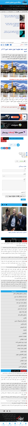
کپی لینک (4, 141)
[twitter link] (4, 411)
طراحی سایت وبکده (22, 348)
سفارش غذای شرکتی (22, 345)
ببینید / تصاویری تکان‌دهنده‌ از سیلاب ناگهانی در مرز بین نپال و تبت (13, 258)
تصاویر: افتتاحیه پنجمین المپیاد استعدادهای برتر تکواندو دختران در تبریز (15, 233)
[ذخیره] (6, 45)
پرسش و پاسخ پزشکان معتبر (20, 294)
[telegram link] (7, 411)
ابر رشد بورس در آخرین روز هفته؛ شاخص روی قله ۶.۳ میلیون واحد (13, 397)
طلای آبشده (24, 364)
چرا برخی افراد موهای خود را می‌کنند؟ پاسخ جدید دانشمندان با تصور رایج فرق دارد (11, 17)
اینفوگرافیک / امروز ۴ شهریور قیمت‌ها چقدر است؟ (16, 267)
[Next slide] (2, 204)
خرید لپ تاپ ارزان (22, 309)
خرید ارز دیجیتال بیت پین (20, 297)
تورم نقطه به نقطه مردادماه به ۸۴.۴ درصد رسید (17, 375)
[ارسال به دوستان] (3, 45)
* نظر (25, 179)
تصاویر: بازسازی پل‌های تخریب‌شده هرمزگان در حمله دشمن (14, 373)
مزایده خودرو (24, 351)
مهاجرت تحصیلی (23, 336)
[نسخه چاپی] (1, 45)
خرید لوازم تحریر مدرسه (21, 300)
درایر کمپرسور (23, 327)
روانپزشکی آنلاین (23, 367)
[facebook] (4, 148)
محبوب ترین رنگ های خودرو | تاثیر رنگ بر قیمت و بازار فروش (14, 405)
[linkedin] (9, 148)
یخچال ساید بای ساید (21, 303)
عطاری (25, 318)
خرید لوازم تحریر (23, 306)
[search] (2, 6)
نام (25, 168)
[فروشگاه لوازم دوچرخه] (14, 125)
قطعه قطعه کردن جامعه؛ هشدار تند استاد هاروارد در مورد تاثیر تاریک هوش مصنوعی (12, 24)
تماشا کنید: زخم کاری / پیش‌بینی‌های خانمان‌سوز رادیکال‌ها (14, 247)
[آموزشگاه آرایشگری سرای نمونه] (14, 132)
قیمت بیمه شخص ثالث (21, 342)
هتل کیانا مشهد (23, 312)
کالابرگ (25, 330)
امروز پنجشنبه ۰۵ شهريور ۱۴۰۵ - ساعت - (17, 6)
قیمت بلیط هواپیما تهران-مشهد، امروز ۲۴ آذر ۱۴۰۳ (10, 107)
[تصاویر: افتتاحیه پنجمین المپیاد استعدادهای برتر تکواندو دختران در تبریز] (13, 219)
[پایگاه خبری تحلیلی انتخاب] (24, 2)
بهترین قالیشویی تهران (21, 354)
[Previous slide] (6, 204)
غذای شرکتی (24, 324)
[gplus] (7, 148)
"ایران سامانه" (7, 420)
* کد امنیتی (23, 192)
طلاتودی (25, 333)
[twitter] (2, 148)
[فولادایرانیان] (14, 117)
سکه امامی (24, 358)
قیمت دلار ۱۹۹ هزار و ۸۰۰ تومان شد (19, 403)
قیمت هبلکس (23, 339)
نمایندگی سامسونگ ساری (21, 321)
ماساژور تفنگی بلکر (22, 315)
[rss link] (10, 411)
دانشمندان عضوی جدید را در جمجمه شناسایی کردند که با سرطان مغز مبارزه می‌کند (11, 32)
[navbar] (26, 6)
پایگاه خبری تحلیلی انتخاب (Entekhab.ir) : (18, 79)
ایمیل (25, 174)
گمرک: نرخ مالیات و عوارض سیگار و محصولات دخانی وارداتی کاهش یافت (13, 393)
